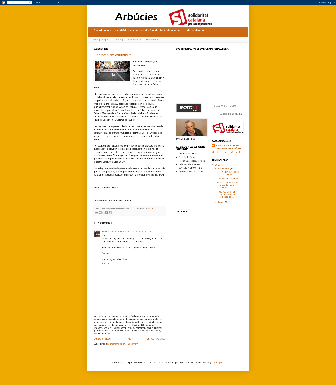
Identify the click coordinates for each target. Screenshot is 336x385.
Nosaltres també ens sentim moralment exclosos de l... (227, 194)
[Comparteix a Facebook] (106, 212)
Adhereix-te (134, 39)
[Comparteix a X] (103, 212)
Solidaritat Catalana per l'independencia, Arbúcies (228, 147)
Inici (129, 339)
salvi (104, 231)
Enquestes (152, 39)
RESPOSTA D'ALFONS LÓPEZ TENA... (228, 173)
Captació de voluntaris (112, 55)
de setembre (224, 168)
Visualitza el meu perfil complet (226, 152)
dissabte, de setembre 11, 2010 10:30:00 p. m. (129, 231)
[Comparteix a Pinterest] (110, 212)
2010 (217, 165)
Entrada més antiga (156, 339)
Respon (106, 263)
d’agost (221, 202)
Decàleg (118, 39)
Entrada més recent (103, 339)
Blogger (219, 362)
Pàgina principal (99, 39)
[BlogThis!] (100, 212)
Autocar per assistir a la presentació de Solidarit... (228, 185)
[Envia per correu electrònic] (96, 212)
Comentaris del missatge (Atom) (123, 344)
